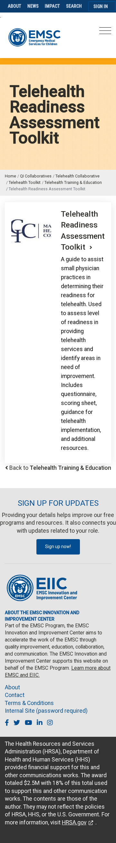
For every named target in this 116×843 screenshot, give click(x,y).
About (14, 6)
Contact (14, 695)
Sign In (100, 6)
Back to (60, 468)
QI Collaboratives (36, 176)
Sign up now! (58, 546)
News (33, 6)
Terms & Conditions (29, 703)
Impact (52, 6)
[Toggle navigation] (105, 32)
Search (74, 6)
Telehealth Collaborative (77, 176)
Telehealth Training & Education (73, 182)
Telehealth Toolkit (25, 182)
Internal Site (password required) (46, 711)
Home (10, 176)
